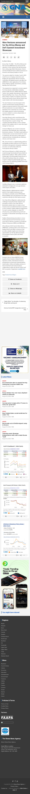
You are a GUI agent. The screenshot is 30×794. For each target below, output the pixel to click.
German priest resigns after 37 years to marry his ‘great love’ (15, 403)
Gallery (3, 681)
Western (3, 654)
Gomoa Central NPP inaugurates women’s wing (15, 308)
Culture (3, 668)
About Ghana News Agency (8, 742)
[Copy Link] (18, 57)
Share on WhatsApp (16, 288)
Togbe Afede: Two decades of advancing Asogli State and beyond (15, 302)
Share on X (16, 284)
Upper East (4, 647)
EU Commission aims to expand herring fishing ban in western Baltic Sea (14, 383)
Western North (5, 656)
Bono (2, 628)
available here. (21, 269)
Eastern (3, 634)
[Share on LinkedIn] (14, 57)
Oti (2, 643)
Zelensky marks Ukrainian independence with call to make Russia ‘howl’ (14, 435)
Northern (3, 641)
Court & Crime (5, 666)
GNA (15, 53)
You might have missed (10, 612)
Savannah (3, 645)
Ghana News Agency (19, 784)
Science (4, 39)
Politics (3, 685)
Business (3, 663)
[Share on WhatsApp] (11, 57)
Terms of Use (4, 704)
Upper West (4, 649)
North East (4, 638)
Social (2, 689)
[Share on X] (7, 57)
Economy (3, 670)
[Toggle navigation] (3, 17)
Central (3, 632)
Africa (4, 391)
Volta (2, 651)
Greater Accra (5, 636)
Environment (4, 676)
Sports (3, 692)
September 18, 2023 (7, 53)
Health (3, 683)
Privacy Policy (4, 708)
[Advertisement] (15, 330)
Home (2, 696)
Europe (4, 381)
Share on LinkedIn (16, 293)
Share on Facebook (16, 279)
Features (3, 679)
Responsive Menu (27, 1)
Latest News (6, 377)
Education (3, 672)
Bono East (4, 630)
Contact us (4, 788)
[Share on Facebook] (3, 57)
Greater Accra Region (10, 274)
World (4, 411)
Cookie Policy (4, 706)
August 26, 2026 (6, 386)
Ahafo (2, 623)
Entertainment (5, 674)
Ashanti (3, 625)
